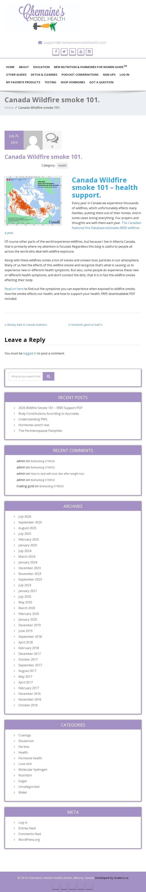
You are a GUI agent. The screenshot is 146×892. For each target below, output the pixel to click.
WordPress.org (29, 840)
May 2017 (25, 676)
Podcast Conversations (80, 74)
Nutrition (25, 775)
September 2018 (30, 636)
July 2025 (24, 534)
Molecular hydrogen (32, 769)
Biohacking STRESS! (43, 461)
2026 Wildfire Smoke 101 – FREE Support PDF (50, 408)
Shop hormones (73, 82)
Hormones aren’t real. (34, 425)
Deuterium (26, 741)
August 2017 (27, 671)
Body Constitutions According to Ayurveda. (48, 413)
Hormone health (30, 758)
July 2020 (24, 596)
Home (10, 67)
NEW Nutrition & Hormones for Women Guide (90, 67)
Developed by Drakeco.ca (111, 878)
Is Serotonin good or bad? (84, 324)
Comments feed (29, 834)
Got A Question (101, 82)
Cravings (24, 735)
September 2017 (30, 665)
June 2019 (25, 631)
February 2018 (28, 648)
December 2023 (29, 568)
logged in (29, 353)
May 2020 (25, 602)
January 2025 (27, 545)
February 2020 (28, 614)
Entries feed (27, 828)
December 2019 (29, 625)
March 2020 (26, 608)
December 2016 (29, 694)
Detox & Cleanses (44, 74)
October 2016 (28, 705)
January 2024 (27, 562)
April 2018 (25, 642)
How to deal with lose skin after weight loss (57, 473)
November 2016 (29, 699)
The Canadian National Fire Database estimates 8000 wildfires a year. (73, 228)
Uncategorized (28, 787)
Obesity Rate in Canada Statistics (27, 324)
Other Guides (16, 74)
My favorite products (23, 82)
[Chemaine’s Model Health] (73, 17)
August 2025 (27, 528)
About (24, 67)
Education (41, 67)
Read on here (14, 289)
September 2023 (30, 579)
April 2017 (25, 682)
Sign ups (109, 74)
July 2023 (24, 585)
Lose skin (25, 764)
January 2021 (27, 591)
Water (22, 792)
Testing (50, 82)
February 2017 (28, 688)
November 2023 (29, 574)
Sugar (22, 781)
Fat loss (23, 747)
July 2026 (24, 516)
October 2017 (28, 659)
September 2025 (30, 522)
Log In (124, 74)
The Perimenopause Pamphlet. (40, 431)
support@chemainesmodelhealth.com (75, 42)
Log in (22, 822)
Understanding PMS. (33, 419)
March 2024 (26, 556)
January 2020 (27, 619)
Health (62, 165)
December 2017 (29, 654)
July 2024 (24, 551)
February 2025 (28, 539)
